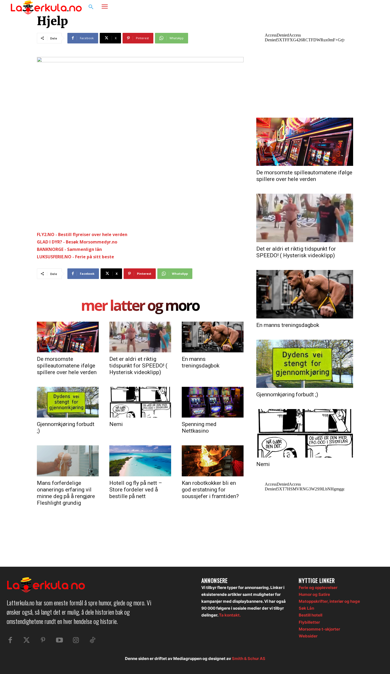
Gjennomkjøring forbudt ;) (287, 394)
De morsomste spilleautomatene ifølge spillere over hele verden (67, 365)
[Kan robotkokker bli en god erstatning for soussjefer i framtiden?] (213, 460)
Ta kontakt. (230, 615)
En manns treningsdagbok (200, 362)
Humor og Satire (314, 594)
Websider (308, 635)
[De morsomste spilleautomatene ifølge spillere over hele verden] (68, 337)
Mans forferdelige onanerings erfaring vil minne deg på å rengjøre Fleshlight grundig (66, 493)
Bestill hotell (310, 615)
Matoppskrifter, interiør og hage (329, 601)
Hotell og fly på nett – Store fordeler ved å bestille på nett (135, 489)
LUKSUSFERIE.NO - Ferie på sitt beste (75, 257)
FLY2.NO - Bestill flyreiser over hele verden (82, 234)
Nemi (116, 424)
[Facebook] (353, 7)
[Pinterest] (43, 640)
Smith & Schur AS (248, 658)
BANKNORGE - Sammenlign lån (69, 249)
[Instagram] (363, 7)
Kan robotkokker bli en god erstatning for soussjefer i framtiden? (210, 489)
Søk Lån (306, 608)
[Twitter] (26, 640)
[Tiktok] (92, 640)
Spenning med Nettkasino (199, 427)
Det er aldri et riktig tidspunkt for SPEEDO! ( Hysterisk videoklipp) (138, 365)
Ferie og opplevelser (318, 587)
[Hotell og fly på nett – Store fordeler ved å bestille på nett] (140, 460)
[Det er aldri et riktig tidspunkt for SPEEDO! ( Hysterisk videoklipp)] (140, 337)
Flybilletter (309, 622)
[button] (91, 7)
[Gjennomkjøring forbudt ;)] (68, 402)
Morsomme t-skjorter (319, 629)
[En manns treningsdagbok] (213, 337)
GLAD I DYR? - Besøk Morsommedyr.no (77, 242)
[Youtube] (59, 640)
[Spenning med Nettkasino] (213, 402)
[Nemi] (140, 402)
